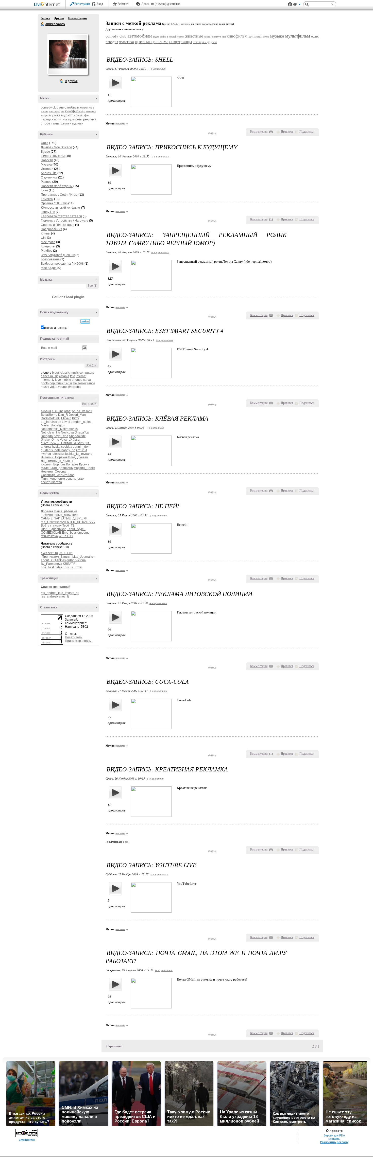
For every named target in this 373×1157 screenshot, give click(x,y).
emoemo (83, 532)
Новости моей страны (57, 186)
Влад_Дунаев (78, 457)
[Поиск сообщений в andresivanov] (85, 321)
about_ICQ (48, 560)
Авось (145, 4)
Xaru (76, 439)
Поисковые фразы (78, 641)
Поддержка (290, 4)
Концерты (48, 246)
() (271, 131)
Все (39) (91, 365)
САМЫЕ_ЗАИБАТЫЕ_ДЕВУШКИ (64, 518)
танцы (55, 123)
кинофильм (74, 111)
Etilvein (66, 418)
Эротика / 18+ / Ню (54, 203)
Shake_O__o (50, 439)
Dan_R (63, 415)
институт (54, 111)
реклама (89, 119)
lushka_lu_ (72, 454)
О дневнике (49, 177)
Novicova (67, 432)
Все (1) (92, 285)
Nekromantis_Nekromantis (59, 429)
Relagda (47, 436)
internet (81, 376)
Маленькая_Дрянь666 (57, 468)
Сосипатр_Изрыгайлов (57, 475)
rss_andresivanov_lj (55, 596)
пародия (47, 119)
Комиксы (47, 199)
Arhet (67, 411)
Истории (47, 169)
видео (156, 36)
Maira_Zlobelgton (53, 425)
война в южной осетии (172, 36)
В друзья (71, 81)
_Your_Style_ (76, 529)
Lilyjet (66, 422)
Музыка (46, 164)
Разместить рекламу (334, 1142)
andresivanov (43, 24)
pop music (56, 383)
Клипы (45, 233)
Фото (44, 143)
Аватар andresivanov (67, 54)
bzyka (56, 446)
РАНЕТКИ (66, 553)
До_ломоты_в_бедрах (57, 461)
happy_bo (68, 450)
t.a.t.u (68, 383)
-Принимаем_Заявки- (56, 556)
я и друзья (76, 123)
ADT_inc (57, 411)
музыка (54, 115)
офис (86, 115)
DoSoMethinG (50, 418)
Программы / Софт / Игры (59, 194)
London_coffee (81, 422)
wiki (43, 238)
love (58, 380)
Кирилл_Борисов (53, 464)
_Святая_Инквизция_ (75, 443)
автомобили (69, 107)
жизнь (44, 111)
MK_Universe (50, 522)
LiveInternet (48, 4)
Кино (44, 190)
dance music (49, 376)
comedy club (49, 107)
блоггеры (74, 387)
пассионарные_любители (59, 515)
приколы (75, 119)
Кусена (84, 464)
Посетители (73, 637)
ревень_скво (75, 478)
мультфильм (71, 115)
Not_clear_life (50, 432)
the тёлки (79, 383)
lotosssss (58, 454)
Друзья (59, 18)
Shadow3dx (77, 436)
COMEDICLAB (51, 532)
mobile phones (72, 380)
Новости (47, 160)
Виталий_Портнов (54, 457)
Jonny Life (48, 212)
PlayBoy (46, 250)
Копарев (72, 464)
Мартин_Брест (84, 468)
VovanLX (66, 439)
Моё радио (49, 268)
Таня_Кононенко (53, 478)
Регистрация (82, 4)
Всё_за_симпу (51, 525)
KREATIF (69, 564)
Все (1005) (89, 404)
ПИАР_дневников (53, 529)
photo (45, 383)
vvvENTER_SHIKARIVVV (77, 522)
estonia (64, 376)
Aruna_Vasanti (82, 411)
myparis (86, 454)
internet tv (47, 380)
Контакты (334, 1138)
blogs (56, 372)
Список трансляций (55, 587)
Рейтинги (123, 4)
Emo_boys (69, 532)
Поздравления (51, 229)
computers (86, 372)
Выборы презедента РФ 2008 (62, 263)
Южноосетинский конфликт (60, 207)
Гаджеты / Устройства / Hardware (64, 220)
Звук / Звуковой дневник (58, 255)
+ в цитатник (156, 68)
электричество (51, 482)
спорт (45, 123)
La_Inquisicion (51, 422)
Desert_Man (77, 415)
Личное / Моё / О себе (56, 147)
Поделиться (306, 131)
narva (87, 380)
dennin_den (81, 446)
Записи (45, 18)
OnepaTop (82, 432)
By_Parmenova (51, 564)
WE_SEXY (66, 536)
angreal (46, 446)
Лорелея (47, 511)
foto (72, 376)
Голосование (50, 259)
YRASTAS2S (50, 443)
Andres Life (49, 173)
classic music (69, 372)
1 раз (125, 841)
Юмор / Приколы (53, 156)
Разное (46, 182)
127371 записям (180, 24)
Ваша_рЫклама (65, 511)
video (53, 387)
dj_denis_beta (51, 450)
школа (65, 123)
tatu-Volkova (49, 536)
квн (62, 111)
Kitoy (75, 418)
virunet (62, 387)
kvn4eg (46, 454)
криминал (89, 111)
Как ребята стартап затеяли (61, 216)
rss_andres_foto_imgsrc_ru (60, 593)
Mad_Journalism (83, 556)
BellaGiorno (49, 415)
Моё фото (48, 242)
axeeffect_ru (49, 553)
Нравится (287, 131)
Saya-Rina (61, 436)
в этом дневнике (55, 328)
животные (87, 107)
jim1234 (81, 450)
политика (60, 119)
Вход (99, 4)
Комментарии (77, 18)
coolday (66, 446)
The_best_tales (51, 567)
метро (44, 115)
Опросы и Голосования (57, 225)
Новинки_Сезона (53, 471)
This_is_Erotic (72, 567)
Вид (297, 5)
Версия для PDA (334, 1135)
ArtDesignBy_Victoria (71, 560)
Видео (45, 151)
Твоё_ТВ (68, 525)
